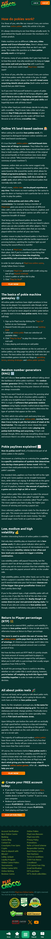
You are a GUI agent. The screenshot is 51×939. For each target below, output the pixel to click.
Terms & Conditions (35, 856)
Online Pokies (33, 831)
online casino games (19, 765)
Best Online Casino (9, 834)
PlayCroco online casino (34, 263)
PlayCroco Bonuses (35, 834)
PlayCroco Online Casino (24, 892)
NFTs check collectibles (36, 874)
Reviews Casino (7, 874)
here (42, 790)
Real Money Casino (35, 851)
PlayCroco (32, 67)
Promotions (32, 842)
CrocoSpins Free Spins (10, 845)
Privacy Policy (32, 839)
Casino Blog (6, 839)
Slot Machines (33, 854)
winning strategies (15, 360)
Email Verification (34, 868)
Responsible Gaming (35, 848)
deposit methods (21, 273)
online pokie (18, 332)
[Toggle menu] (25, 934)
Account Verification (10, 831)
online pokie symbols (36, 360)
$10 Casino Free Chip (36, 865)
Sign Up (39, 321)
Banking (4, 837)
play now (13, 284)
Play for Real (15, 279)
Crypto (4, 848)
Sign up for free (13, 815)
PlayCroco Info (33, 837)
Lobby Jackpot (7, 856)
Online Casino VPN (9, 868)
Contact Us (6, 842)
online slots (18, 187)
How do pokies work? (17, 19)
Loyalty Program (8, 859)
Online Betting (7, 871)
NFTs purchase (33, 871)
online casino (10, 639)
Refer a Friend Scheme (36, 845)
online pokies (16, 26)
